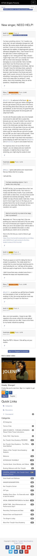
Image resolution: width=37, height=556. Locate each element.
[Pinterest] (23, 547)
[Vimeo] (11, 552)
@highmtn (30, 140)
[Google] (27, 552)
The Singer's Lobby (18, 518)
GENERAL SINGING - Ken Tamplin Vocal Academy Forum (20, 35)
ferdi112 (5, 33)
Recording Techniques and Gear (18, 510)
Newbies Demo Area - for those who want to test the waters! (18, 495)
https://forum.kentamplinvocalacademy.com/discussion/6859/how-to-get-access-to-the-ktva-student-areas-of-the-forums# (18, 240)
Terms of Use (18, 426)
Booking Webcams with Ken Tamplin (18, 468)
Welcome (18, 456)
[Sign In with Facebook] (10, 392)
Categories (8, 406)
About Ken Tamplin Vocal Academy (18, 522)
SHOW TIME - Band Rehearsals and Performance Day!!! (18, 505)
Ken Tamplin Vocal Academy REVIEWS (18, 440)
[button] (4, 86)
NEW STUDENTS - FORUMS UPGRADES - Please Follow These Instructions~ (18, 431)
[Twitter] (13, 547)
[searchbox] (32, 7)
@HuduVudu (10, 142)
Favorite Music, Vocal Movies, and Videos (18, 464)
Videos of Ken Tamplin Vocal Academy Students (18, 451)
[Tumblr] (21, 552)
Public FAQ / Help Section (18, 436)
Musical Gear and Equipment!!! (18, 514)
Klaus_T (5, 92)
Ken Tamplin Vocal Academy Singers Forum (10, 2)
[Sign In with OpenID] (3, 392)
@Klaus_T (6, 170)
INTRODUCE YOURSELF (18, 460)
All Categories (7, 422)
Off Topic (18, 490)
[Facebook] (7, 547)
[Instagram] (18, 547)
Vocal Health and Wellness (18, 478)
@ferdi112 (6, 100)
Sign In (11, 351)
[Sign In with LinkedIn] (7, 392)
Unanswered (19, 414)
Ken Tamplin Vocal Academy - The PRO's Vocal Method (18, 445)
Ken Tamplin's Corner (18, 486)
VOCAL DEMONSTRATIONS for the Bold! (18, 500)
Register (17, 351)
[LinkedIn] (16, 552)
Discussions (9, 410)
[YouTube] (29, 547)
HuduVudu (6, 162)
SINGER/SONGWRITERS (18, 482)
